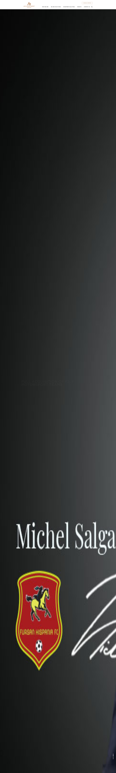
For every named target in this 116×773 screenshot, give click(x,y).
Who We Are (45, 6)
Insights (79, 6)
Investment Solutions (69, 6)
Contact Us (87, 6)
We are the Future (56, 6)
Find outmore (27, 393)
